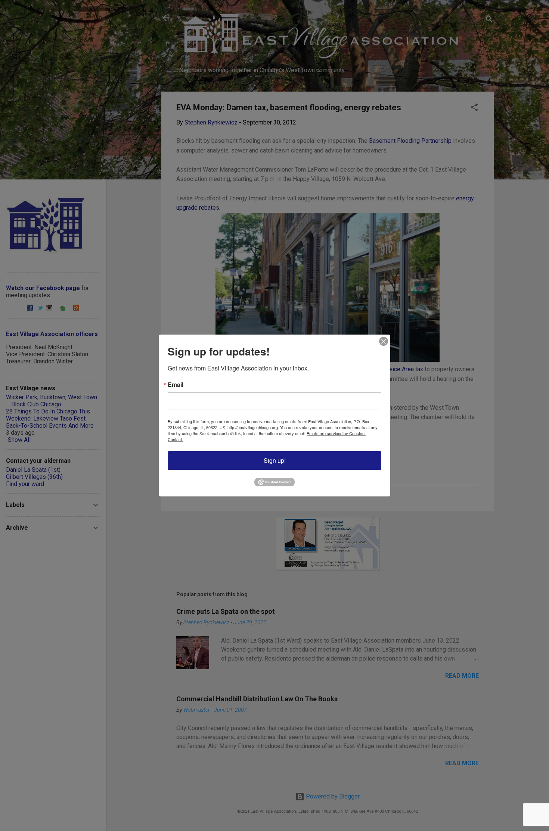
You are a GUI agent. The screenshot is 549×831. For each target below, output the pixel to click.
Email (175, 385)
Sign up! (275, 460)
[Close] (383, 341)
